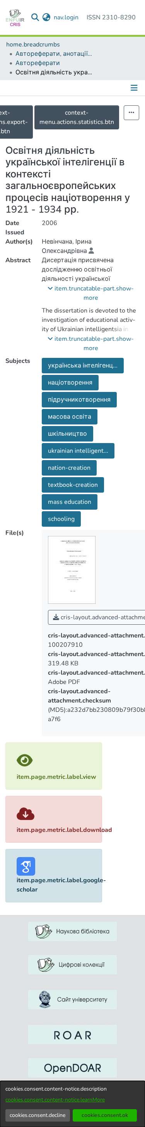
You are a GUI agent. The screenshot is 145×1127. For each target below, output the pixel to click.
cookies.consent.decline (37, 1115)
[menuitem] (46, 17)
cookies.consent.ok (105, 1115)
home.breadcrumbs (33, 44)
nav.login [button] (66, 17)
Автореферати (37, 63)
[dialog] (72, 1104)
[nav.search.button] (35, 17)
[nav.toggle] (135, 88)
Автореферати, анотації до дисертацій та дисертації (54, 54)
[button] (91, 293)
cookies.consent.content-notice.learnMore (55, 1099)
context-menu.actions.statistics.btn (76, 117)
